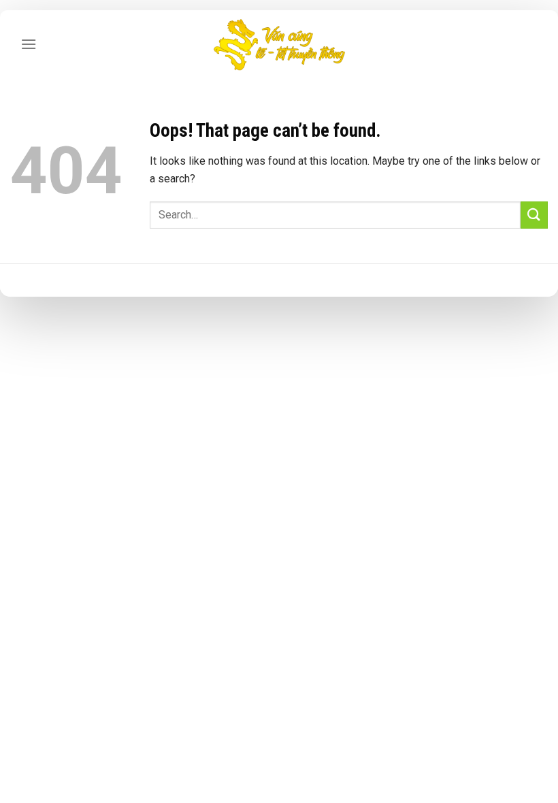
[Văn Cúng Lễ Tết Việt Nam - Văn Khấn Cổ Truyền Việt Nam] (279, 44)
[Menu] (28, 44)
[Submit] (534, 214)
